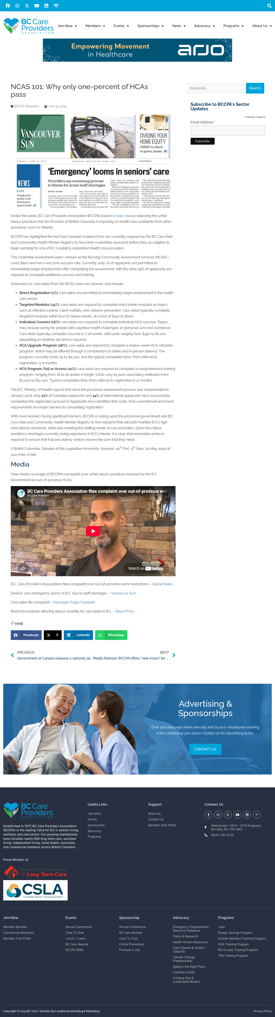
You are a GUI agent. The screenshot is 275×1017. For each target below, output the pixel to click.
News (176, 26)
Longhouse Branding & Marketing (77, 1011)
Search (255, 88)
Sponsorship (129, 918)
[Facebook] (7, 6)
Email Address (203, 122)
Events (119, 26)
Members (93, 26)
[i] (68, 401)
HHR (19, 623)
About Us (259, 26)
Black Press (125, 611)
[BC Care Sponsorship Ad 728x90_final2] (137, 61)
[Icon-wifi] (257, 814)
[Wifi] (56, 6)
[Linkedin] (46, 6)
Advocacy (202, 26)
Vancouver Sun (123, 593)
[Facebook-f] (208, 814)
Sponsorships (148, 26)
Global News (162, 584)
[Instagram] (17, 6)
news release (125, 216)
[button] (269, 5)
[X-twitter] (27, 6)
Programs (231, 26)
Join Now (65, 26)
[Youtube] (36, 6)
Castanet (88, 602)
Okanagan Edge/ (67, 602)
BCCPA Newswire (26, 106)
